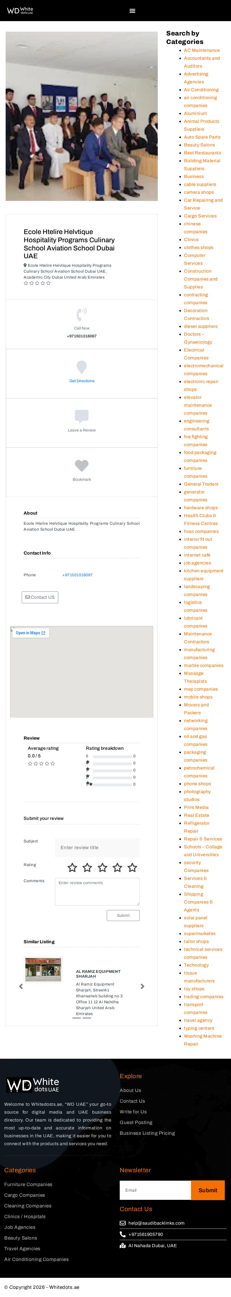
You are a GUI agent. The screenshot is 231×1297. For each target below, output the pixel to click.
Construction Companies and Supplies (201, 279)
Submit (123, 915)
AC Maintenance (202, 50)
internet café (197, 555)
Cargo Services (200, 215)
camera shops (199, 192)
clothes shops (199, 247)
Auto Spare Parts (202, 137)
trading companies (204, 996)
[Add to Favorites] (82, 469)
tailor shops (196, 941)
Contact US (42, 597)
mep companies (201, 689)
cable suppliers (200, 184)
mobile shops (198, 697)
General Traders (201, 484)
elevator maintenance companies (198, 405)
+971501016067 (77, 575)
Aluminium (195, 113)
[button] (132, 10)
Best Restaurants (202, 152)
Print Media (196, 807)
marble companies (203, 665)
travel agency (198, 1020)
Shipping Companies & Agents (198, 902)
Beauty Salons (199, 145)
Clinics (191, 239)
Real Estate (196, 815)
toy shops (194, 988)
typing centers (199, 1028)
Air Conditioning (201, 89)
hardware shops (201, 507)
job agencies (197, 562)
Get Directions (81, 381)
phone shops (197, 783)
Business (194, 176)
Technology (196, 965)
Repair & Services (203, 839)
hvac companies (201, 531)
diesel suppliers (200, 326)
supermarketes (200, 933)
